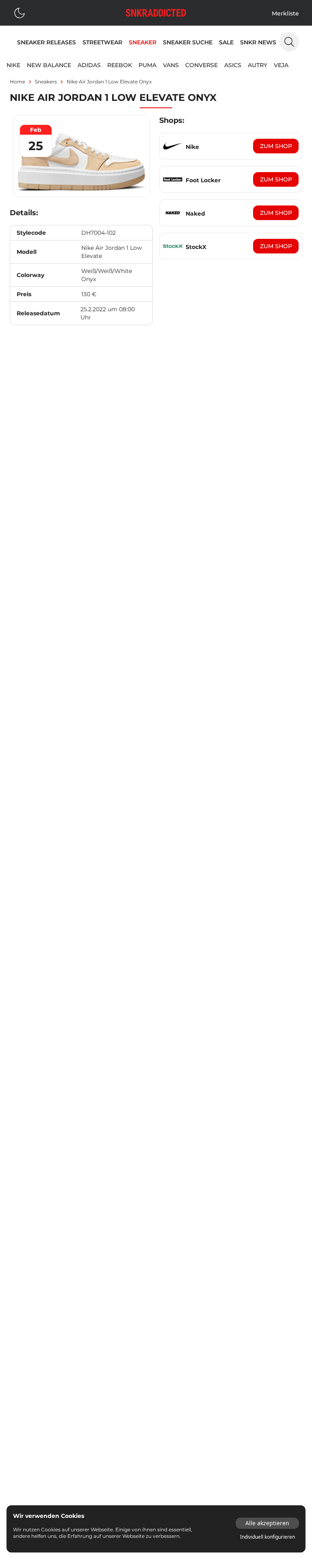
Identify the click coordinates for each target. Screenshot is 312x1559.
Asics (232, 65)
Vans (171, 65)
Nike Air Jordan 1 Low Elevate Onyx (109, 82)
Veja (281, 65)
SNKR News (258, 42)
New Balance (49, 65)
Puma (147, 65)
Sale (226, 42)
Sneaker (142, 42)
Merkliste (285, 13)
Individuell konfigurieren (267, 1537)
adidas (89, 65)
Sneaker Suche (187, 42)
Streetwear (102, 42)
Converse (201, 65)
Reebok (119, 65)
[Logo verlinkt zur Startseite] (156, 13)
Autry (257, 65)
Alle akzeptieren (267, 1523)
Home (17, 82)
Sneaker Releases (46, 42)
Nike (13, 65)
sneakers (46, 82)
